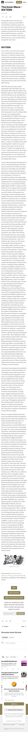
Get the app (22, 725)
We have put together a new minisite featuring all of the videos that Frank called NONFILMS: (8, 664)
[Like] (2, 16)
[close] (23, 682)
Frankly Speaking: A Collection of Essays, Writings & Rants (12, 574)
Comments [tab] (5, 637)
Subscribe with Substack (15, 710)
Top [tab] (3, 657)
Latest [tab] (7, 657)
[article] (14, 665)
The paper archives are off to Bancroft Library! (9, 673)
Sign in (24, 2)
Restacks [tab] (11, 637)
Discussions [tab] (13, 657)
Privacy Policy (19, 716)
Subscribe (19, 2)
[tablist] (8, 637)
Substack (6, 728)
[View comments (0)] (6, 16)
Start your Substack (10, 725)
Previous (6, 626)
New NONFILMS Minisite (9, 661)
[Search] (25, 657)
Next (23, 626)
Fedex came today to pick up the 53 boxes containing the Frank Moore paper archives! (10, 677)
